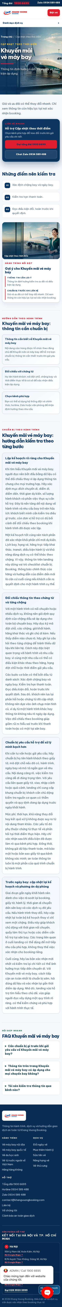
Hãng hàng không (12, 1169)
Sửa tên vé (39, 1155)
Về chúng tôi (9, 1210)
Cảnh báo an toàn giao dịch (18, 1215)
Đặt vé (54, 12)
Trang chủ (6, 36)
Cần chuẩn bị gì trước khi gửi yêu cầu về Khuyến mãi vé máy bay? (27, 1049)
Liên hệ (6, 1205)
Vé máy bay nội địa (13, 1144)
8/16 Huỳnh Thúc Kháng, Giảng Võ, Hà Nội (26, 1261)
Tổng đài (15, 3)
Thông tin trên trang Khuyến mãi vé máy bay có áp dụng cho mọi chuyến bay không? (27, 1069)
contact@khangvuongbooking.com (23, 1200)
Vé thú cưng (40, 1165)
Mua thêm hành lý (43, 1149)
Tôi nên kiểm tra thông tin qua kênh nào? (28, 1088)
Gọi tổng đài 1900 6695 (31, 144)
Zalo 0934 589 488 (48, 2)
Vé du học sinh (10, 1155)
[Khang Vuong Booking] (15, 13)
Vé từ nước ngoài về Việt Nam (13, 1162)
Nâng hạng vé (41, 1160)
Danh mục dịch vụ (31, 23)
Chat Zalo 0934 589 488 (31, 154)
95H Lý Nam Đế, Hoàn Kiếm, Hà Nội (22, 1253)
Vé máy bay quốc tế (14, 1149)
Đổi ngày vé (40, 1144)
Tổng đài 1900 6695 (14, 1184)
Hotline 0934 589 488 (15, 1189)
